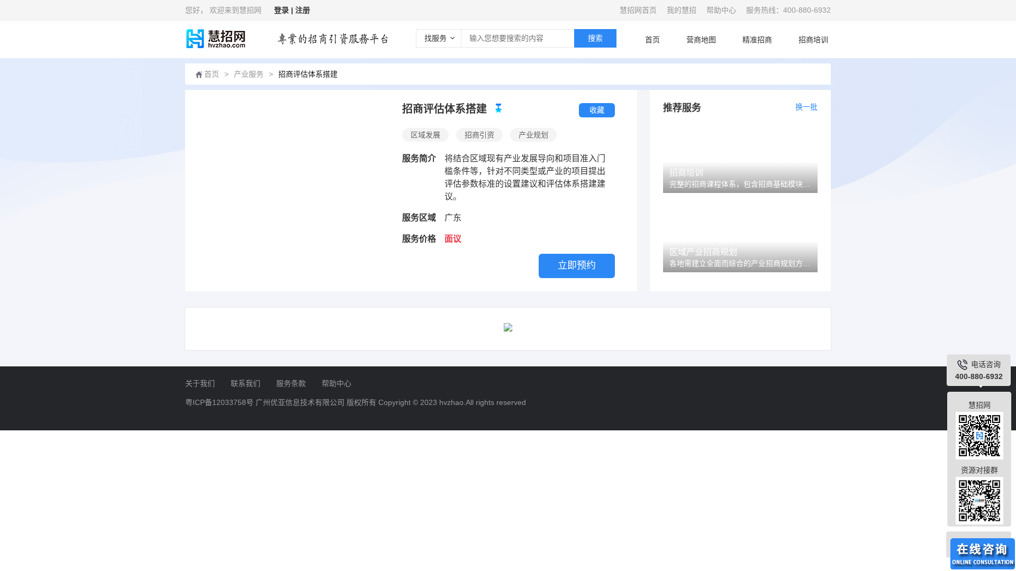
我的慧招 (681, 10)
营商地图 (701, 39)
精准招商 (757, 39)
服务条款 (291, 383)
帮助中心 (721, 10)
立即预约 (577, 265)
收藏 (596, 110)
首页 (652, 39)
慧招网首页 (638, 10)
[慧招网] (215, 38)
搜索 (595, 38)
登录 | (284, 10)
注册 (302, 10)
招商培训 (813, 39)
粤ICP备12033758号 (219, 402)
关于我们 (200, 383)
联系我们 (245, 383)
